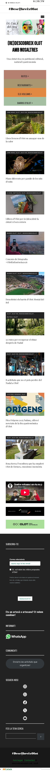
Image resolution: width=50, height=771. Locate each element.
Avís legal (18, 760)
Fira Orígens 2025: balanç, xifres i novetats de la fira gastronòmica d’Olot (22, 423)
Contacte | (29, 760)
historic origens (14, 394)
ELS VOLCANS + (25, 94)
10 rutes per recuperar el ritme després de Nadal (21, 341)
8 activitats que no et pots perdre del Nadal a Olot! (24, 381)
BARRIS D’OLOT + (25, 103)
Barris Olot (12, 233)
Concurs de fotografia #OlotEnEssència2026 (17, 261)
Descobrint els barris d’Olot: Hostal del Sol (25, 301)
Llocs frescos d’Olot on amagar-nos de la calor (25, 140)
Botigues (17, 193)
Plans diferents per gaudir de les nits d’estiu (24, 180)
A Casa (9, 193)
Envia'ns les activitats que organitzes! (25, 663)
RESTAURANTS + (25, 85)
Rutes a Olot (12, 317)
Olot (18, 112)
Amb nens (11, 112)
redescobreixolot (35, 112)
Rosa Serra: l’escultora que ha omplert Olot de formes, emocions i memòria (25, 465)
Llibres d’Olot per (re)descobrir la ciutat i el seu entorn (22, 220)
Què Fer (24, 112)
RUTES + (25, 76)
